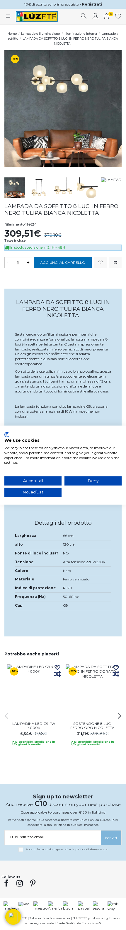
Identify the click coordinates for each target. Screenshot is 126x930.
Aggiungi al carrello (62, 262)
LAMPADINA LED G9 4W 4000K (33, 725)
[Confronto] (57, 674)
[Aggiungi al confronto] (115, 262)
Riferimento (14, 224)
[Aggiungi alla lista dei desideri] (100, 262)
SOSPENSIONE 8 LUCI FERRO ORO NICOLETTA (92, 725)
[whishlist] (118, 16)
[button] (13, 916)
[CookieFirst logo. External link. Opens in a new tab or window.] (6, 434)
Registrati (92, 4)
